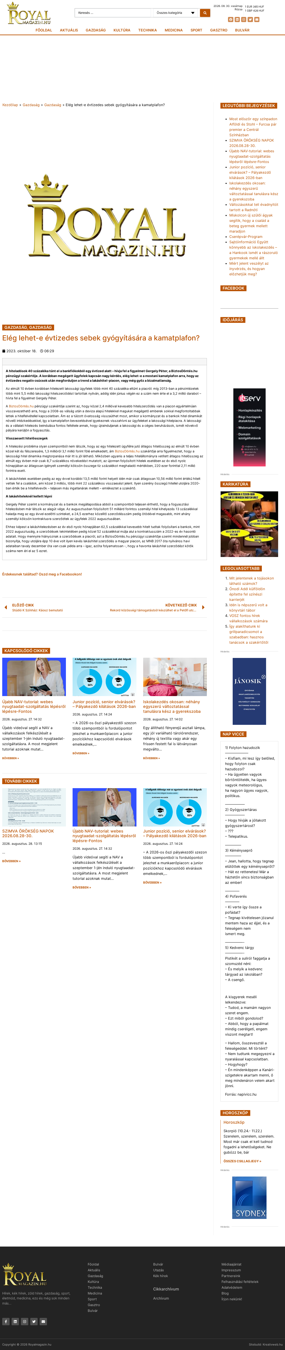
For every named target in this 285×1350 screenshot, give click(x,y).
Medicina (174, 30)
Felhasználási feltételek (240, 1282)
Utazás (158, 1270)
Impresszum (231, 1270)
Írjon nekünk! (232, 1299)
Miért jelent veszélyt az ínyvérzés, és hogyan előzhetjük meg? (249, 268)
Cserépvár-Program (246, 236)
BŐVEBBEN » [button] (10, 758)
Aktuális (69, 30)
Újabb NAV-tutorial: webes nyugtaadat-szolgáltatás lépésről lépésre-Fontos (33, 706)
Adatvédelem (232, 1287)
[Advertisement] (142, 68)
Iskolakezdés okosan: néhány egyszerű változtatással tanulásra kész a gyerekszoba (172, 706)
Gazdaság (96, 30)
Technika (147, 30)
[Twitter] (250, 19)
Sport (196, 30)
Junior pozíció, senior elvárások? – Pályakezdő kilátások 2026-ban (104, 704)
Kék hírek (160, 1276)
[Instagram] (243, 19)
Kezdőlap (10, 105)
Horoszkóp (234, 1122)
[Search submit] (205, 13)
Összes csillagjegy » (242, 1161)
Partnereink (231, 1276)
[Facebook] (230, 19)
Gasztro (218, 30)
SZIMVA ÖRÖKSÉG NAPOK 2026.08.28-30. (28, 833)
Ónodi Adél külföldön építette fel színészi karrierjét (247, 594)
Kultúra (122, 30)
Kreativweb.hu (273, 1344)
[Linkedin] (237, 19)
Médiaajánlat (231, 1264)
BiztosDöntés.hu (21, 406)
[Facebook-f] (6, 1321)
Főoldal (44, 30)
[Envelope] (256, 19)
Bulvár (242, 30)
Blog (225, 1293)
